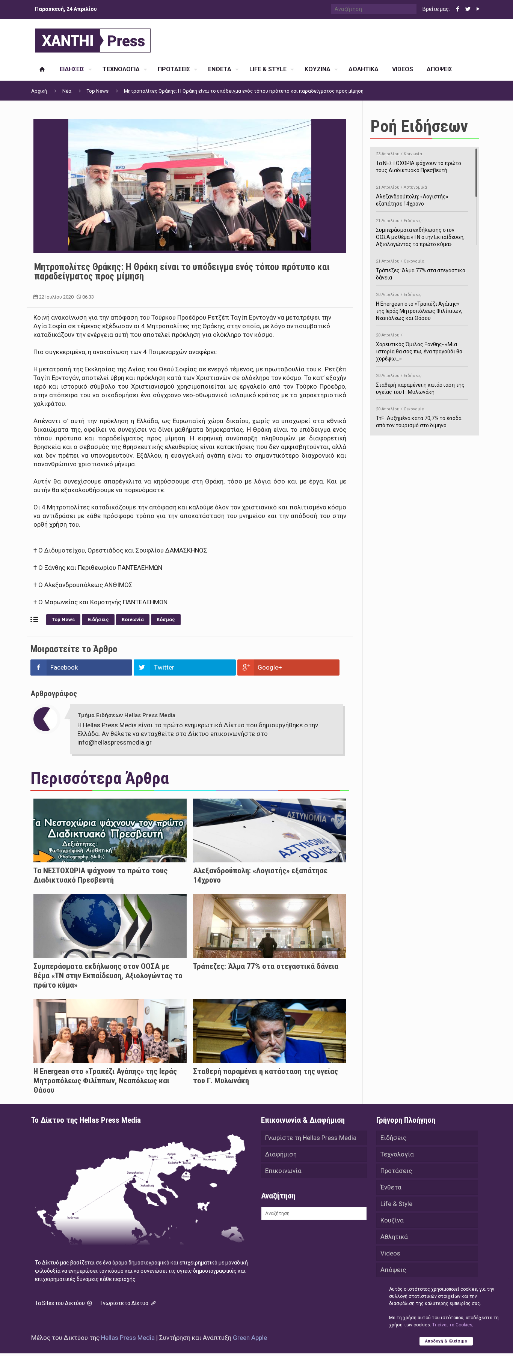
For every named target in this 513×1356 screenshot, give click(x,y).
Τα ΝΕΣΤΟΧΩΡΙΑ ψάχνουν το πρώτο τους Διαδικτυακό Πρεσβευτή (100, 875)
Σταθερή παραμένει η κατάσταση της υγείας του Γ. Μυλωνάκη (420, 384)
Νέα (66, 91)
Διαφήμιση (281, 1154)
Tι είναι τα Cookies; (452, 1324)
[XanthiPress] (93, 38)
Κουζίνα (392, 1220)
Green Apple (250, 1337)
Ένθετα (390, 1187)
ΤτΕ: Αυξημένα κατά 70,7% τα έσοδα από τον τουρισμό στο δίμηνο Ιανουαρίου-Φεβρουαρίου (419, 421)
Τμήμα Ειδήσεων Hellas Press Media (126, 715)
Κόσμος (166, 619)
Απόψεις (393, 1269)
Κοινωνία (133, 619)
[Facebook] (458, 9)
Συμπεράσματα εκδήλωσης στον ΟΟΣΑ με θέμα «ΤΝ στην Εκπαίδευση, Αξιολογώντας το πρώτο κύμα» (108, 976)
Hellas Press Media (128, 1337)
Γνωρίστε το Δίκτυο (125, 1303)
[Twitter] (468, 9)
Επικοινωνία (283, 1170)
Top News (98, 91)
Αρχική (39, 91)
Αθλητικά (394, 1236)
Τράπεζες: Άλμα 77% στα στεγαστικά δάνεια (265, 966)
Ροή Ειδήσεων (419, 126)
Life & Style (396, 1203)
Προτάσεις (396, 1170)
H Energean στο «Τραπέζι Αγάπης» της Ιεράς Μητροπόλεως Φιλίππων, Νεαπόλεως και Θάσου (105, 1081)
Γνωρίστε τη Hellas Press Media (310, 1137)
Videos (390, 1253)
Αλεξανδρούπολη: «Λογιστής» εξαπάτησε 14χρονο (412, 196)
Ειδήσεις (98, 619)
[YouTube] (478, 9)
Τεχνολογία (397, 1154)
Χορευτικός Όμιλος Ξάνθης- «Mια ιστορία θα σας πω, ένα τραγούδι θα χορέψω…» (419, 347)
